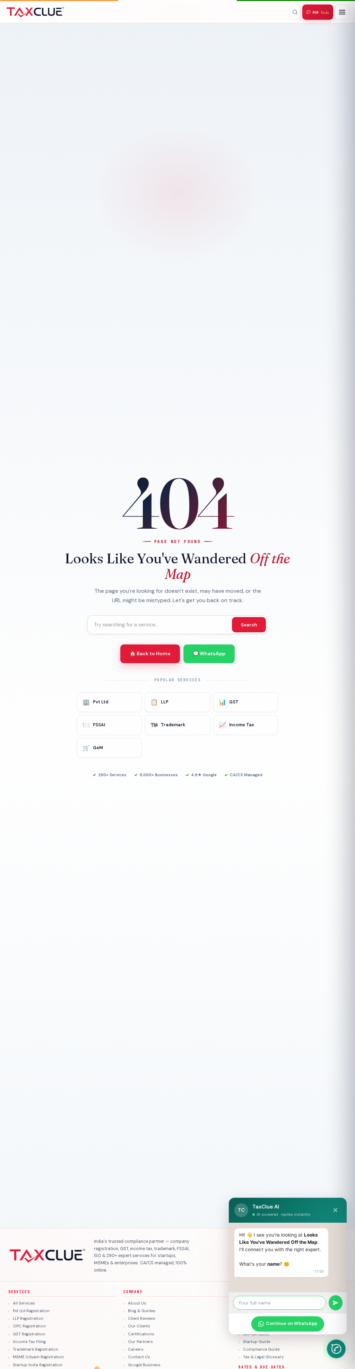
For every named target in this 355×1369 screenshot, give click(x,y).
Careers (136, 1349)
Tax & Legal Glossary (263, 1357)
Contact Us (139, 1357)
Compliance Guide (261, 1349)
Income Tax (236, 725)
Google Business (144, 1365)
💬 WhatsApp (209, 653)
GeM (93, 748)
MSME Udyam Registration (38, 1357)
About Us (137, 1303)
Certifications (141, 1334)
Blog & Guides (141, 1311)
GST (229, 702)
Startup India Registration (37, 1365)
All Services (24, 1303)
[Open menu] (342, 12)
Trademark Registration (35, 1349)
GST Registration (29, 1334)
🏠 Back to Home (150, 653)
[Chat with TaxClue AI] (336, 1349)
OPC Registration (29, 1326)
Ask (320, 12)
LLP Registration (28, 1318)
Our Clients (139, 1326)
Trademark (167, 725)
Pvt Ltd (95, 702)
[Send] (336, 1302)
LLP (159, 702)
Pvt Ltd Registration (31, 1311)
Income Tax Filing (29, 1341)
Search (249, 625)
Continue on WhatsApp (291, 1323)
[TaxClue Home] (36, 12)
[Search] (295, 12)
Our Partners (140, 1341)
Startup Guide (256, 1341)
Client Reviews (141, 1318)
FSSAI (94, 725)
